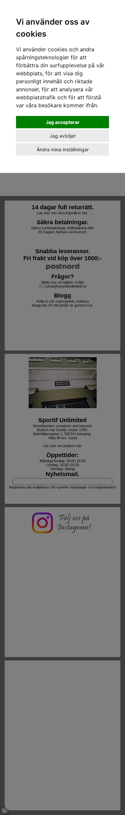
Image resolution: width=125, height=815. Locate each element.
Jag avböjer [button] (63, 136)
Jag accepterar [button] (63, 122)
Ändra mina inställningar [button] (63, 149)
